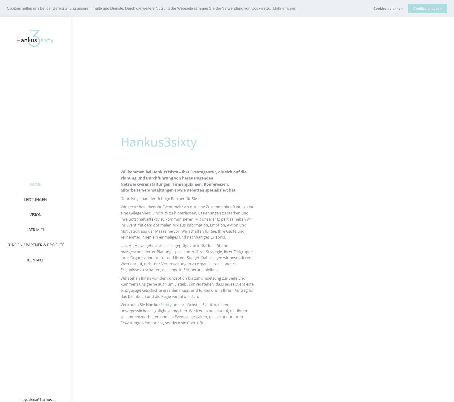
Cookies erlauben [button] (427, 8)
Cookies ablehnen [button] (388, 8)
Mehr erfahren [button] (284, 8)
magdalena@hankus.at (37, 400)
